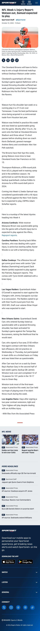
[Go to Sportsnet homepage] (9, 3)
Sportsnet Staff (8, 20)
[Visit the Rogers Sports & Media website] (12, 620)
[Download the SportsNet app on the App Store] (8, 562)
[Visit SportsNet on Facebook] (18, 607)
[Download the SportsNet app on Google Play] (25, 562)
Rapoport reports (9, 235)
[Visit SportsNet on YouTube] (11, 607)
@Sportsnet (20, 20)
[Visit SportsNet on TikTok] (32, 607)
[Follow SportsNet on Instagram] (25, 607)
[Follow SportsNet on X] (4, 607)
